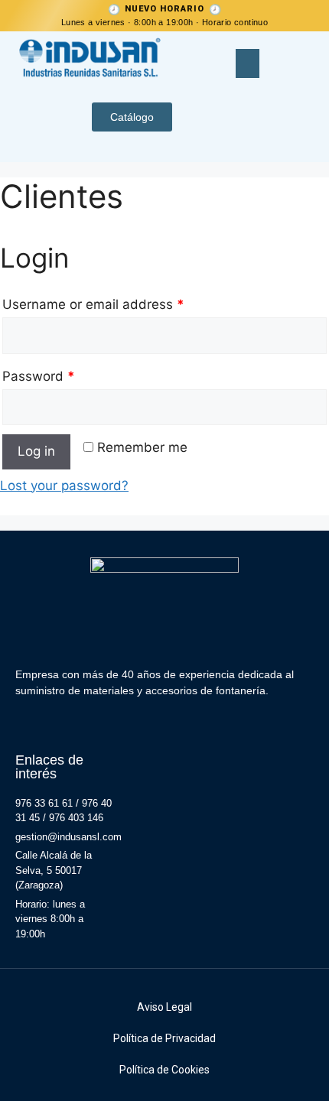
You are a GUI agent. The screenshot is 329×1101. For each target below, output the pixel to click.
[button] (248, 63)
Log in (36, 451)
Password (38, 376)
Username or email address (93, 304)
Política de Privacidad (164, 1038)
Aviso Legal (164, 1007)
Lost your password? (64, 485)
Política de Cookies (164, 1070)
